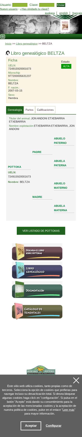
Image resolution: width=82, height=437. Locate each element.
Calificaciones (45, 109)
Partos (29, 109)
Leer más (68, 409)
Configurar (53, 425)
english (63, 12)
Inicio (8, 43)
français (77, 12)
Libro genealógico (27, 43)
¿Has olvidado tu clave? (34, 8)
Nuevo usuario (9, 8)
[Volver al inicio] (41, 24)
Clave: (34, 4)
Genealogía (15, 109)
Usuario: (5, 4)
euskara (50, 12)
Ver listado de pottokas (41, 230)
